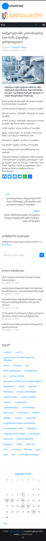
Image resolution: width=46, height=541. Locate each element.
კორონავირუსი (28, 407)
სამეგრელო (32, 428)
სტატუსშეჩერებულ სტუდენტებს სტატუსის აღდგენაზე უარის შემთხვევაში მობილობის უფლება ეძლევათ (22, 302)
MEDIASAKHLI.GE (16, 531)
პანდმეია (7, 418)
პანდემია (36, 413)
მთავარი (16, 47)
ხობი (13, 455)
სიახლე (24, 47)
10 (7, 500)
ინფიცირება (8, 392)
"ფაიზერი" (7, 352)
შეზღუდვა (28, 449)
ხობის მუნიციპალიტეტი (29, 455)
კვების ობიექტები (28, 397)
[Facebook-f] (23, 537)
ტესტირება (30, 444)
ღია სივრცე (16, 449)
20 (23, 506)
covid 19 (19, 352)
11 (12, 500)
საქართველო (35, 434)
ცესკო (38, 449)
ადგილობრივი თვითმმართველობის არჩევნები (18, 358)
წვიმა (5, 455)
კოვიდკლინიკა (20, 402)
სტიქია (19, 444)
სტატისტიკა (8, 444)
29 (34, 512)
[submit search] (36, 25)
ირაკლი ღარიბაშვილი (26, 392)
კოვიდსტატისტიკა (11, 407)
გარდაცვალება (30, 371)
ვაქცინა (21, 386)
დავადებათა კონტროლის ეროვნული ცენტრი (22, 381)
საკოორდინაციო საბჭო (13, 428)
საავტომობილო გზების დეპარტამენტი (19, 423)
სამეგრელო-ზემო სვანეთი (14, 434)
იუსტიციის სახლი (10, 397)
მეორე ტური (8, 413)
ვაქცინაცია (32, 386)
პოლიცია (18, 418)
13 (23, 500)
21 (28, 506)
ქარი (5, 449)
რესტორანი (31, 418)
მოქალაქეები (23, 413)
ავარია (6, 365)
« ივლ (4, 523)
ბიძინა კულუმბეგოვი (12, 371)
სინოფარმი (8, 439)
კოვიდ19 (7, 402)
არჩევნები (17, 365)
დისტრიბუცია (9, 386)
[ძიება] (17, 25)
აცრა (27, 365)
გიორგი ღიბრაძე (17, 376)
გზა (4, 376)
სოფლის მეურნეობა (25, 439)
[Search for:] (20, 255)
